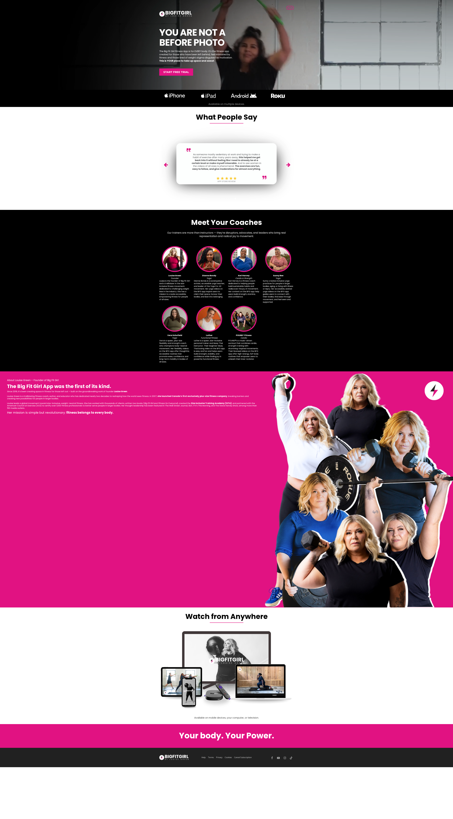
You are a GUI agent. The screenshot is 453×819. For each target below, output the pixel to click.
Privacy (219, 757)
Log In (290, 8)
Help (203, 757)
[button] (169, 164)
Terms (211, 757)
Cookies (228, 757)
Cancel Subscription (243, 757)
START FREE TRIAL (176, 72)
